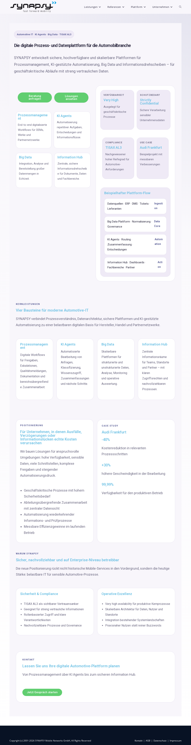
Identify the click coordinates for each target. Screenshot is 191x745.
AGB (148, 740)
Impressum (175, 740)
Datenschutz (160, 740)
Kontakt (139, 740)
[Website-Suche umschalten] (180, 7)
